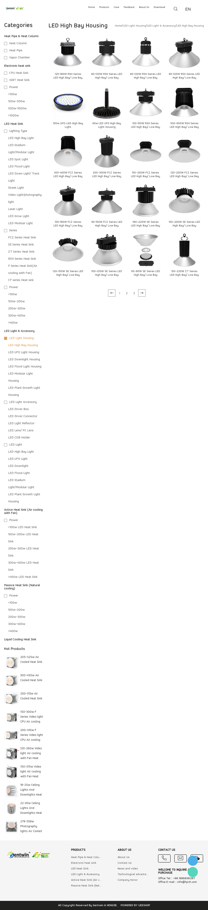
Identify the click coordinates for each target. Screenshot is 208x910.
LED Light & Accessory (19, 331)
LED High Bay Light (21, 138)
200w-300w (16, 308)
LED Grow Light (18, 216)
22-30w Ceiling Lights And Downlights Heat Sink (31, 809)
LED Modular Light (20, 223)
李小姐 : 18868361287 (193, 861)
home (91, 7)
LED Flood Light (19, 166)
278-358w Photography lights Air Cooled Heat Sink (31, 827)
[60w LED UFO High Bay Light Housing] (106, 102)
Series (13, 230)
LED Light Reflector (21, 423)
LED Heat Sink (13, 124)
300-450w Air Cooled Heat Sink (31, 678)
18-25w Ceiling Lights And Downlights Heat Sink (31, 791)
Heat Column (18, 43)
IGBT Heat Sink (19, 80)
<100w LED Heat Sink (22, 527)
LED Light (15, 444)
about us (144, 7)
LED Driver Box (18, 409)
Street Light (16, 188)
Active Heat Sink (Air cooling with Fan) (87, 880)
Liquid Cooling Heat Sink (20, 639)
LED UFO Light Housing (23, 352)
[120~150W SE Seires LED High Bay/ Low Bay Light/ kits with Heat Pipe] (68, 250)
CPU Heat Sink (18, 73)
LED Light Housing (21, 338)
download (159, 7)
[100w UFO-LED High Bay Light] (68, 102)
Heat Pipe (15, 50)
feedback (129, 7)
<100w (12, 94)
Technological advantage (133, 874)
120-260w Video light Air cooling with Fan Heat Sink (31, 754)
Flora (193, 872)
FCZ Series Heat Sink (22, 237)
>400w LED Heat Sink (23, 577)
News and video (128, 868)
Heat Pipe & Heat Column (21, 36)
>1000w (13, 115)
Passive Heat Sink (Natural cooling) (87, 885)
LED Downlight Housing (24, 359)
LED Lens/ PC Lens (21, 430)
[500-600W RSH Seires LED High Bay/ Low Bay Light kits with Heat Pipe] (184, 102)
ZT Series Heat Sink (21, 251)
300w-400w (16, 315)
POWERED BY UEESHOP (135, 905)
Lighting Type (18, 131)
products (104, 7)
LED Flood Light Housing (24, 366)
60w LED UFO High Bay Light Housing (106, 125)
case (116, 7)
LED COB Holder (19, 437)
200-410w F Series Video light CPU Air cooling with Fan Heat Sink (31, 736)
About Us (124, 857)
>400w (13, 322)
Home (118, 25)
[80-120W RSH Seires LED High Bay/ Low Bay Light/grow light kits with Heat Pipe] (106, 53)
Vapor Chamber (19, 57)
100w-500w (16, 101)
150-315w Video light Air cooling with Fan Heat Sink (30, 772)
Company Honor (128, 880)
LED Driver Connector (22, 416)
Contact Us (125, 863)
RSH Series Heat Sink (22, 259)
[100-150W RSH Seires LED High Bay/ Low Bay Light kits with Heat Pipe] (145, 102)
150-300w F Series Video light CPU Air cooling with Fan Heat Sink (31, 718)
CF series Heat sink (21, 280)
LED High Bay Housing (23, 345)
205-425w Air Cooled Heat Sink (31, 660)
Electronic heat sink (17, 66)
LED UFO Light (18, 459)
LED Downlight (18, 466)
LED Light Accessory (23, 402)
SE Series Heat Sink (21, 244)
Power (13, 87)
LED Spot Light (18, 159)
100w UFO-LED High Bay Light (68, 125)
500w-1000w (17, 108)
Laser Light (15, 209)
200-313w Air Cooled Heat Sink (31, 696)
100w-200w (16, 301)
